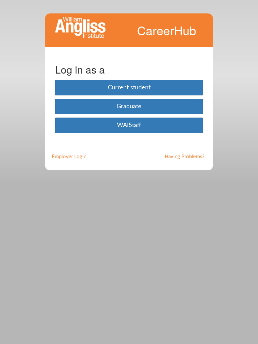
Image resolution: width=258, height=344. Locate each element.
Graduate (129, 106)
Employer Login (69, 156)
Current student (129, 88)
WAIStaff (129, 125)
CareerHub (166, 30)
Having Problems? (185, 156)
